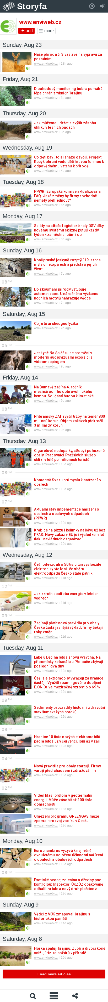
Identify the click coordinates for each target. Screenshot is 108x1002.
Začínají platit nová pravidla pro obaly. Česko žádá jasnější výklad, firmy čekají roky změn (68, 627)
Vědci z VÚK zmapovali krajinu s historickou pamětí (62, 916)
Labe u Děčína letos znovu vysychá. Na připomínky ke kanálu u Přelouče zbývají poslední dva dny (68, 661)
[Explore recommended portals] (92, 6)
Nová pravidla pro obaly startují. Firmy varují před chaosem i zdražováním (67, 768)
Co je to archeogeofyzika (56, 323)
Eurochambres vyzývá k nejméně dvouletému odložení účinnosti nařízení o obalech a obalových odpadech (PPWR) (68, 857)
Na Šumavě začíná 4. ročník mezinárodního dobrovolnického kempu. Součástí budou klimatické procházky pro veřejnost (64, 394)
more (49, 31)
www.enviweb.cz (46, 63)
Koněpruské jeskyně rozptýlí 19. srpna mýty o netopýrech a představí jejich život (67, 264)
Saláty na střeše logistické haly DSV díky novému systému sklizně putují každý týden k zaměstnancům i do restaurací (69, 232)
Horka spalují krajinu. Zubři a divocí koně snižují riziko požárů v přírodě (69, 950)
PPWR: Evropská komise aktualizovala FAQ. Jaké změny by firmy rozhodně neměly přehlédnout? (67, 195)
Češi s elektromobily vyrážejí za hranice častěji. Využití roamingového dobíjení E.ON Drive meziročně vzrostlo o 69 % (69, 682)
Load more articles (54, 974)
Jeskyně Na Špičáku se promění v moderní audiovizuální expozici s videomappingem (63, 357)
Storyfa (32, 6)
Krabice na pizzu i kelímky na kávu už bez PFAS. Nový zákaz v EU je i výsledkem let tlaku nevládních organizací (69, 534)
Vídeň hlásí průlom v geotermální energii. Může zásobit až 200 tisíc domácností (63, 799)
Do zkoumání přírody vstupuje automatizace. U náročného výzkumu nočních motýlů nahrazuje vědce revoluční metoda (66, 296)
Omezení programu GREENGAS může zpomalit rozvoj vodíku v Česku (66, 818)
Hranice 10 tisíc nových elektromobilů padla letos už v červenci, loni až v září (67, 739)
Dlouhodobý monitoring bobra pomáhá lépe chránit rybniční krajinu (68, 91)
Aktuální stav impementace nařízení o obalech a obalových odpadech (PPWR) (66, 513)
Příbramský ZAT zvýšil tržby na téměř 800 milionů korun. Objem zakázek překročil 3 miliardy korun (69, 420)
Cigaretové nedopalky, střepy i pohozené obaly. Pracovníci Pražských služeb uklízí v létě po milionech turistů (69, 455)
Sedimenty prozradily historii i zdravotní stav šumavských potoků (69, 709)
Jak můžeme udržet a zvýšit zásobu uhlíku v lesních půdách (65, 125)
